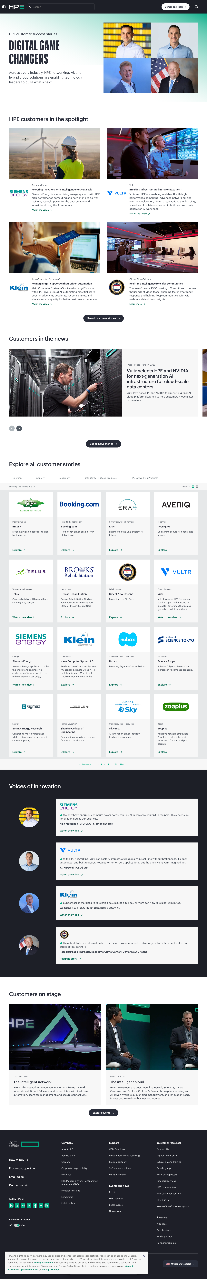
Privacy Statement (43, 1262)
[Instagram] (23, 1205)
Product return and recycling (124, 1155)
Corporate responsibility (74, 1168)
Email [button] (16, 1176)
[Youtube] (41, 1205)
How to (16, 1160)
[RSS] (46, 1205)
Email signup (164, 1168)
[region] (103, 382)
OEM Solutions (117, 1149)
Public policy (68, 1203)
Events (112, 1192)
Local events (116, 1204)
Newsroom (115, 1211)
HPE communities (166, 1187)
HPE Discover (116, 1198)
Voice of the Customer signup (173, 1206)
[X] (17, 1205)
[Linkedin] (11, 1205)
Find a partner (164, 1236)
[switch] (15, 1225)
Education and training (169, 1161)
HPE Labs (66, 1174)
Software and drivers (120, 1168)
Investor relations (70, 1190)
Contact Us (163, 1149)
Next (122, 764)
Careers (65, 1161)
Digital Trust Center (167, 1155)
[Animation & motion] (17, 1225)
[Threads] (29, 1205)
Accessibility (68, 1155)
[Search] (30, 6)
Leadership (67, 1197)
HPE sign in (163, 1199)
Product (20, 1168)
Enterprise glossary (167, 1174)
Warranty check (117, 1174)
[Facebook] (35, 1205)
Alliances (162, 1223)
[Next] (19, 428)
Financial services (166, 1180)
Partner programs (166, 1242)
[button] (144, 1255)
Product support (118, 1161)
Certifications (164, 1230)
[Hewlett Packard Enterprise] (16, 7)
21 (116, 764)
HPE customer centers (169, 1193)
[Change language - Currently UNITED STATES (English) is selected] (196, 6)
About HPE (67, 1149)
